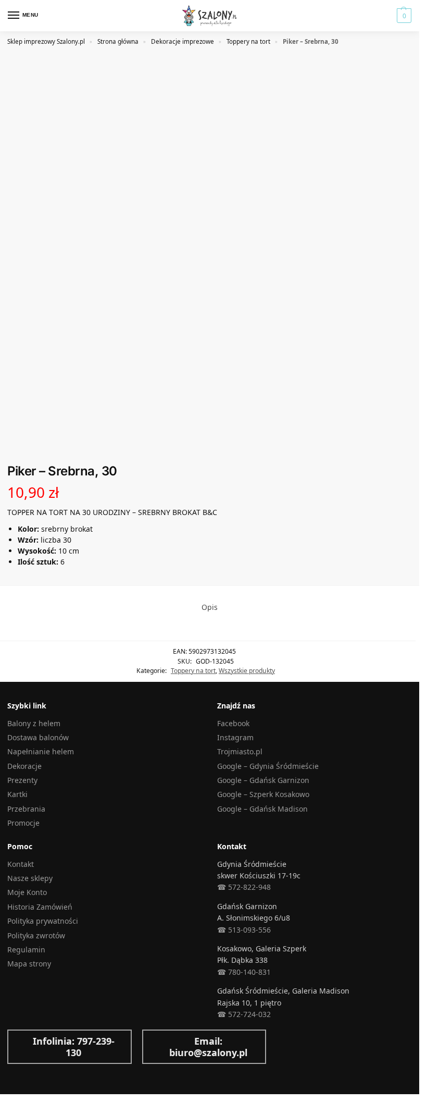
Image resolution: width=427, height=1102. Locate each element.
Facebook (233, 723)
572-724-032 (248, 1014)
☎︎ (221, 1014)
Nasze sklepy (30, 878)
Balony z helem (33, 723)
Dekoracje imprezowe (182, 41)
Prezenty (22, 780)
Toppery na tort (248, 41)
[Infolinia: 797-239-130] (23, 1047)
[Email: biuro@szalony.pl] (158, 1047)
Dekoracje (24, 766)
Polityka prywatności (42, 921)
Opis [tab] (210, 607)
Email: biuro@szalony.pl (208, 1047)
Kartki (17, 794)
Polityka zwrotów (36, 935)
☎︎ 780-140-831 (244, 972)
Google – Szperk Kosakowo (263, 794)
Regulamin (26, 949)
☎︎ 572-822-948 (244, 887)
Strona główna (118, 41)
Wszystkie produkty (247, 670)
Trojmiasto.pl (239, 751)
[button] (402, 15)
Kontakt (20, 864)
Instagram (235, 737)
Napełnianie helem (40, 751)
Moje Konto (27, 892)
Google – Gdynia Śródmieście (268, 766)
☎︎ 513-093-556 (244, 930)
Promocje (23, 823)
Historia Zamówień (39, 907)
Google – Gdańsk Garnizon (263, 780)
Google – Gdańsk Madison (262, 809)
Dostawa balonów (38, 737)
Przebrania (26, 809)
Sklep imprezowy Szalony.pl (46, 41)
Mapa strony (29, 964)
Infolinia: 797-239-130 (74, 1047)
